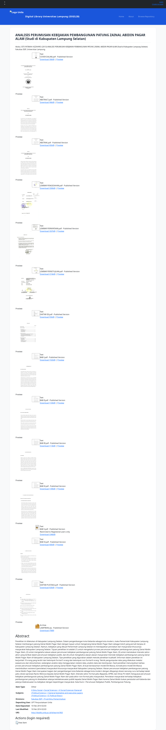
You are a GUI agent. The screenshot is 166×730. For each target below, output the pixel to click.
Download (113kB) (47, 446)
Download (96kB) (47, 102)
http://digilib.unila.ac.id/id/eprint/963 (47, 712)
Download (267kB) (47, 231)
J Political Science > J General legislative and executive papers (57, 693)
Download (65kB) (47, 145)
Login (161, 2)
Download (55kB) (47, 317)
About (131, 16)
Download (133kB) (47, 403)
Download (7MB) (47, 630)
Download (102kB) (47, 360)
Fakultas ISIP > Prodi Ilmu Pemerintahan (48, 699)
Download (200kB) (47, 188)
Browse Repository (146, 16)
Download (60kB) (47, 544)
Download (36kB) (47, 59)
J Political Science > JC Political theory (46, 695)
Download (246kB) (47, 534)
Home (121, 16)
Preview (59, 59)
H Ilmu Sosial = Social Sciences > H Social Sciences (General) (56, 690)
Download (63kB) (47, 587)
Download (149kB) (47, 489)
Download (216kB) (47, 274)
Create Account (157, 4)
